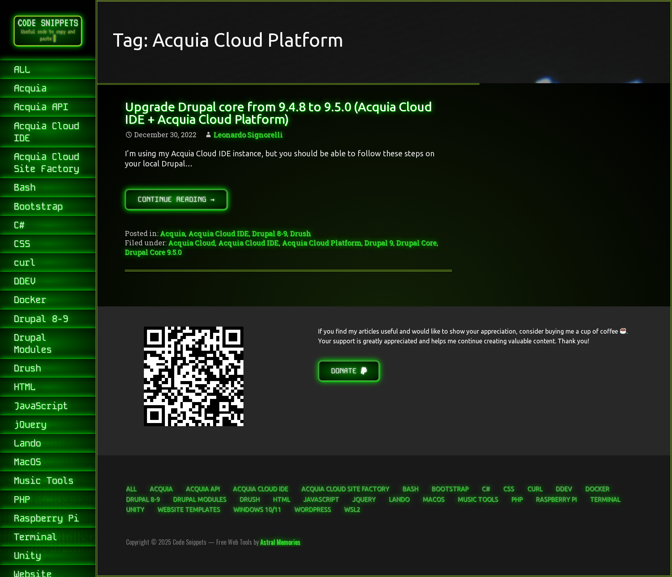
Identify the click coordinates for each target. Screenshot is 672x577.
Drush (27, 368)
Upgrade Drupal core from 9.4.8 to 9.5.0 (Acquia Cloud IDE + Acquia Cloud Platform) (278, 113)
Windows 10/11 (257, 509)
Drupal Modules (33, 343)
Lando (27, 443)
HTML (24, 387)
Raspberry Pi (46, 518)
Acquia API (41, 107)
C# (19, 225)
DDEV (24, 281)
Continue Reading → (176, 199)
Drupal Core (416, 242)
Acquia (30, 88)
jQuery (30, 424)
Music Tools (44, 480)
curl (24, 262)
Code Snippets (48, 22)
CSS (22, 244)
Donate (346, 370)
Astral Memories (280, 542)
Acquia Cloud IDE (46, 132)
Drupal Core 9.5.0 (153, 252)
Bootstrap (38, 206)
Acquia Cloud (191, 242)
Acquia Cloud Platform (321, 242)
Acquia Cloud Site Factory (46, 162)
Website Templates (189, 509)
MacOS (27, 462)
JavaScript (41, 406)
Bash (24, 187)
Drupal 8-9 (41, 319)
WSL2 (352, 509)
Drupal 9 (378, 242)
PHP (22, 499)
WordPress (312, 509)
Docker (30, 300)
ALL (22, 69)
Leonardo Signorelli (248, 134)
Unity (27, 555)
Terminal (35, 537)
